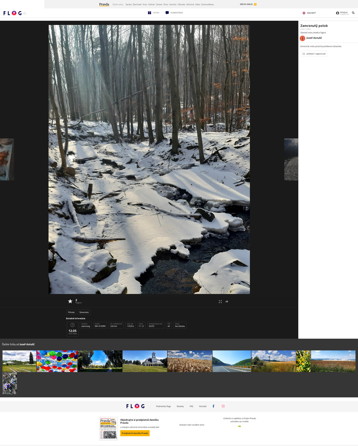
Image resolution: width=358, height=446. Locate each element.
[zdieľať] (226, 301)
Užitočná (190, 4)
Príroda (71, 312)
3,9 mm (116, 325)
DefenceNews (207, 4)
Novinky (180, 406)
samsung (85, 325)
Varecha (172, 4)
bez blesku (180, 325)
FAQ (191, 406)
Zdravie (159, 4)
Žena (165, 4)
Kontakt (203, 406)
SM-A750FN (100, 325)
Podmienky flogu (163, 406)
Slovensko (84, 312)
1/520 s (130, 325)
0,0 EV (156, 325)
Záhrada (181, 4)
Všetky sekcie (246, 4)
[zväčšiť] (220, 301)
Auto (145, 4)
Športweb (137, 4)
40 (169, 325)
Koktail (151, 4)
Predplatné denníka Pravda (135, 433)
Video (197, 4)
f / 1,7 (141, 325)
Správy (129, 4)
